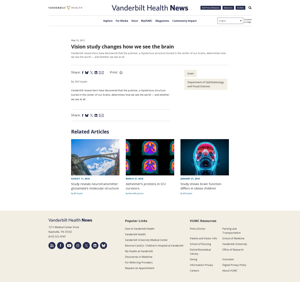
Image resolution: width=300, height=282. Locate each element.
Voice (134, 21)
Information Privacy (201, 265)
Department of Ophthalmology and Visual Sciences (206, 84)
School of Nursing (200, 244)
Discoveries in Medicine (138, 257)
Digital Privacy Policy (234, 265)
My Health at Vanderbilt (139, 251)
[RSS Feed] (51, 245)
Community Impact (184, 21)
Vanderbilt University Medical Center (146, 240)
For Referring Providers (139, 262)
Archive (240, 7)
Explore (108, 21)
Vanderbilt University (234, 244)
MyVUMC (146, 21)
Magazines (162, 21)
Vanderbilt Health (135, 234)
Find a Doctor (197, 228)
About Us (228, 7)
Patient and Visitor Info (203, 238)
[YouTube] (69, 245)
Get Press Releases (210, 7)
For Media (122, 21)
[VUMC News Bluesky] (103, 245)
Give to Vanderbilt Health (139, 228)
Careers (194, 270)
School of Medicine (233, 238)
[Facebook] (60, 245)
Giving (193, 259)
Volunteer (228, 259)
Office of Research (233, 249)
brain (191, 73)
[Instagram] (77, 245)
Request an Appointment (139, 268)
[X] (86, 245)
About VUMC (230, 270)
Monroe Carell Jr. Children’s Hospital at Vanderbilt (154, 245)
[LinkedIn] (94, 245)
